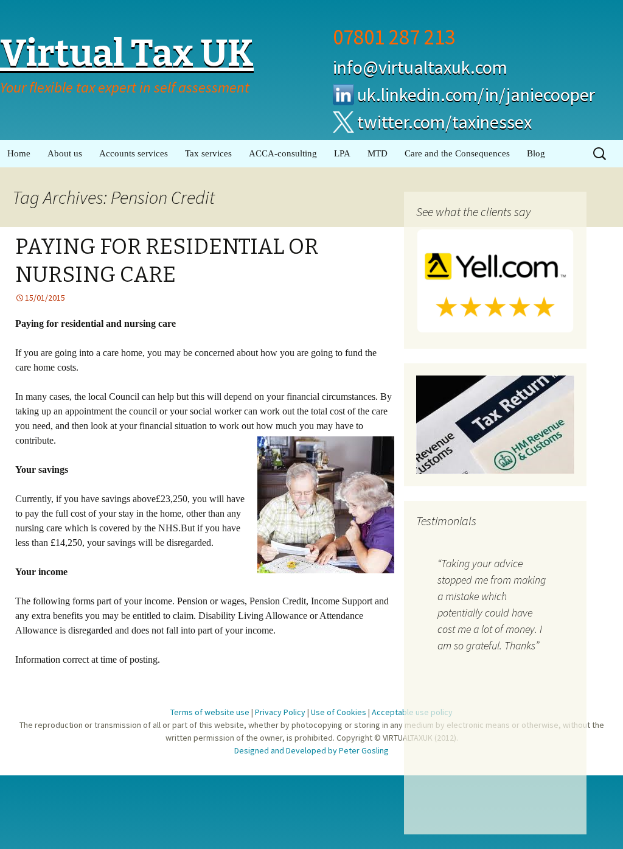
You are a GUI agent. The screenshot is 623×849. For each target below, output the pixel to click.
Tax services (208, 153)
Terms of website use (209, 712)
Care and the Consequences (457, 153)
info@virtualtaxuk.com (420, 67)
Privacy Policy (280, 712)
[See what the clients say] (495, 279)
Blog (536, 153)
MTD (377, 153)
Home (18, 153)
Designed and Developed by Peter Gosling (311, 750)
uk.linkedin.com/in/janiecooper (476, 94)
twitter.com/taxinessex (444, 121)
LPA (342, 153)
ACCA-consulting (283, 153)
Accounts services (133, 153)
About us (64, 153)
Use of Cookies (338, 712)
